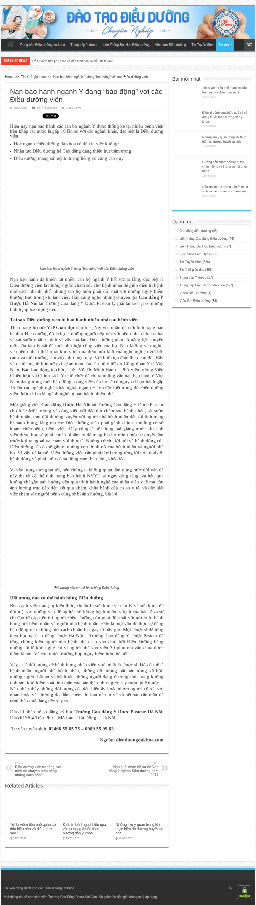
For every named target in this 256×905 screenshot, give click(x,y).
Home (9, 77)
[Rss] (230, 888)
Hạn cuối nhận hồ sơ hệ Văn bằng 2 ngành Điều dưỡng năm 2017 (133, 769)
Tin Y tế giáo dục (33, 77)
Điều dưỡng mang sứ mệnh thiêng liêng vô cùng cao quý (69, 158)
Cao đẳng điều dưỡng (195, 231)
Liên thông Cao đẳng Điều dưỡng (204, 238)
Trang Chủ (10, 44)
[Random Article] (249, 45)
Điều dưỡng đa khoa (59, 888)
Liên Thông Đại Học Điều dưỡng (126, 45)
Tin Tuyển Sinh (203, 45)
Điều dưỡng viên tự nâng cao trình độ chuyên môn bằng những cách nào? (38, 769)
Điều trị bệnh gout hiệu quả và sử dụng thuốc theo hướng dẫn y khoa (84, 828)
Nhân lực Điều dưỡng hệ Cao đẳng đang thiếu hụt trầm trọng (72, 151)
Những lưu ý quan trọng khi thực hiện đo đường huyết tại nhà (139, 828)
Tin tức (223, 45)
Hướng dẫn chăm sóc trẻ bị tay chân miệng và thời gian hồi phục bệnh (225, 166)
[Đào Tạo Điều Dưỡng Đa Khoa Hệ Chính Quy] (128, 22)
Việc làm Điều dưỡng (170, 45)
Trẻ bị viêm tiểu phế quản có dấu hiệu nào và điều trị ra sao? (72, 61)
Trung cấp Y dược (83, 45)
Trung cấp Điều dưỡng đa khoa (42, 45)
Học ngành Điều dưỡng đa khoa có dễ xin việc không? (67, 143)
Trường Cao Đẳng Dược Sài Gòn (72, 897)
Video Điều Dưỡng (193, 293)
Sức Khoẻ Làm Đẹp (194, 254)
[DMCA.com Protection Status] (244, 891)
